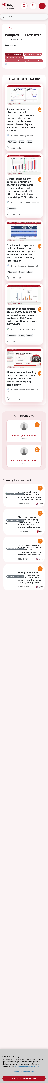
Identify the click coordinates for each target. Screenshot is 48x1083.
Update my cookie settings (24, 1071)
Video (29, 142)
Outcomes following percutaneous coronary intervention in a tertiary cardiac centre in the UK (30, 495)
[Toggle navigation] (42, 6)
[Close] (45, 1052)
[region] (24, 1066)
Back (11, 28)
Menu (11, 16)
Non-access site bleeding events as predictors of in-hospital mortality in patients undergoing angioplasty (22, 378)
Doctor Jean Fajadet (24, 435)
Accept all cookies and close (25, 1078)
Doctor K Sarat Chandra (24, 460)
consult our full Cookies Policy (27, 1066)
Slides (21, 142)
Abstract (12, 142)
